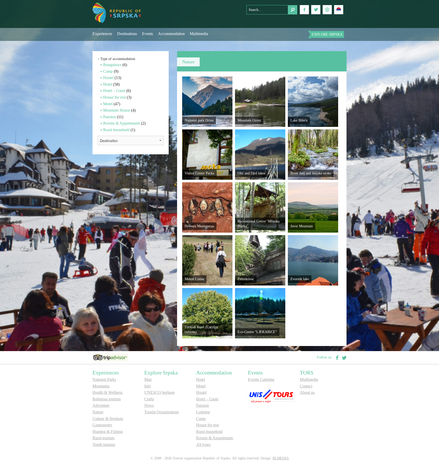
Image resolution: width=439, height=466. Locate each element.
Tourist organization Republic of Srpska (116, 13)
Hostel (108, 78)
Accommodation (171, 34)
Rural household (116, 130)
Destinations (127, 34)
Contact (306, 386)
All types (203, 444)
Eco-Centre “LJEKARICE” (257, 332)
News (149, 405)
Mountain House (116, 110)
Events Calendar (261, 379)
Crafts (149, 399)
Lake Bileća (298, 120)
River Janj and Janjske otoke (310, 173)
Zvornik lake (299, 279)
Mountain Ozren (249, 120)
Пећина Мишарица (199, 226)
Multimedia (199, 34)
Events (147, 34)
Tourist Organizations (161, 412)
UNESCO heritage (159, 392)
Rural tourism (103, 438)
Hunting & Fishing (107, 431)
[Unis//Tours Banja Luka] (271, 396)
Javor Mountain (301, 226)
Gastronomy (102, 425)
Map (148, 379)
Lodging (203, 412)
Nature (97, 412)
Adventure (100, 405)
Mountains (100, 386)
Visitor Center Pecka (199, 173)
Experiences (102, 34)
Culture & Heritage (107, 418)
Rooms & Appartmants (121, 123)
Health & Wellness (107, 392)
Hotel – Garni (114, 90)
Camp (108, 71)
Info (147, 386)
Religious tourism (106, 399)
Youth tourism (103, 444)
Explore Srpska (327, 34)
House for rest (114, 97)
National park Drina (199, 120)
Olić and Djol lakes (251, 173)
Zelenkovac (246, 279)
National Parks (104, 379)
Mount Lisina (194, 279)
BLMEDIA (281, 458)
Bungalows (112, 65)
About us (307, 392)
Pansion (109, 117)
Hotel (107, 84)
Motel (108, 104)
